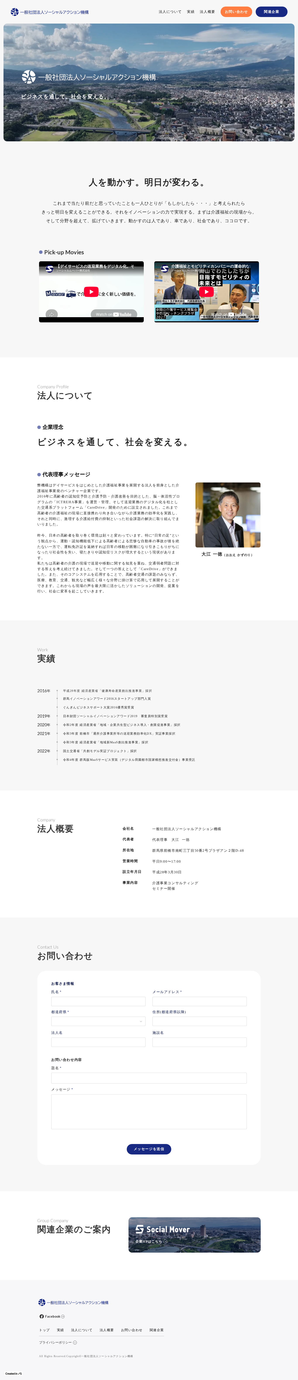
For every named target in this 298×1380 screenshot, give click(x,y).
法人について (170, 12)
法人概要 (207, 12)
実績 (191, 12)
